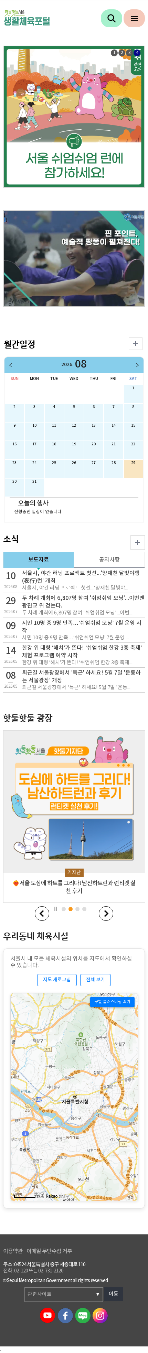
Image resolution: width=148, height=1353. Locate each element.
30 (14, 481)
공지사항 (109, 560)
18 (54, 444)
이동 (113, 1294)
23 (14, 463)
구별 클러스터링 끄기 (112, 1002)
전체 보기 (95, 980)
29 (133, 463)
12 (74, 425)
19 (74, 444)
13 (94, 425)
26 (74, 463)
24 (34, 463)
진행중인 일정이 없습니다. (38, 511)
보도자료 (38, 560)
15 (133, 425)
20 (94, 444)
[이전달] (11, 365)
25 (54, 463)
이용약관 (12, 1251)
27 (94, 463)
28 (114, 463)
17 (34, 444)
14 (114, 425)
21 (114, 444)
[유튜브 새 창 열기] (74, 258)
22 (133, 444)
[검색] (111, 18)
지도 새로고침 (57, 980)
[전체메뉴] (134, 18)
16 (14, 444)
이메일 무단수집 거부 (49, 1251)
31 (34, 481)
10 (34, 425)
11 (54, 425)
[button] (42, 913)
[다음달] (136, 365)
